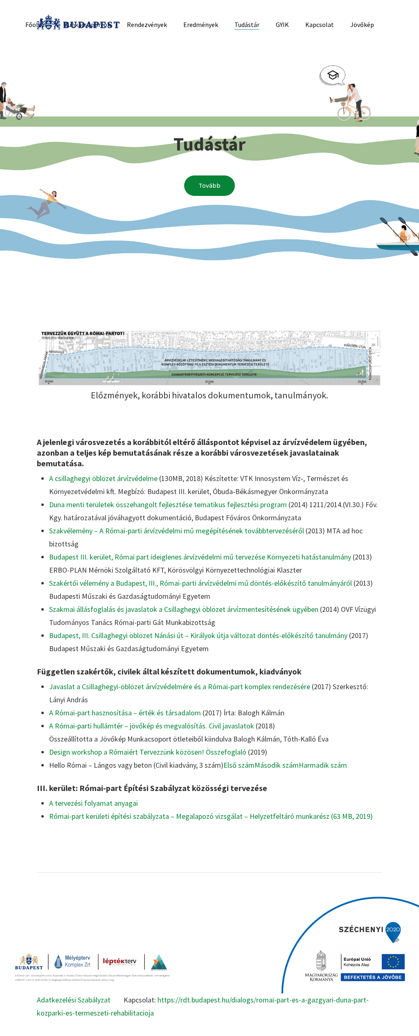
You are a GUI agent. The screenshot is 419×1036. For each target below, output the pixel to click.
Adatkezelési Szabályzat (73, 1000)
